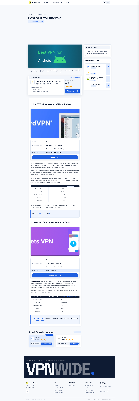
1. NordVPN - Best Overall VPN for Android (97, 51)
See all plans (70, 186)
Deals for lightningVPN (75, 77)
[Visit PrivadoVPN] (108, 85)
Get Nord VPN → (55, 157)
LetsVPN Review (40, 320)
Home (29, 14)
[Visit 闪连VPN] (108, 73)
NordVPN (38, 214)
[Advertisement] (69, 33)
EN (104, 2)
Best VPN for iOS (104, 391)
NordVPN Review (54, 214)
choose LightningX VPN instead (68, 296)
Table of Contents (92, 47)
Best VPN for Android (105, 389)
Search (67, 2)
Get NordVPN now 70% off (53, 152)
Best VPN (46, 2)
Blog (62, 2)
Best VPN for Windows (105, 386)
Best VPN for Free (58, 390)
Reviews (55, 2)
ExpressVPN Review (89, 392)
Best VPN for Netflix (58, 387)
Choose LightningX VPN (39, 318)
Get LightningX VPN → (55, 275)
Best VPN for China (58, 392)
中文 (108, 2)
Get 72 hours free (51, 270)
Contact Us (72, 385)
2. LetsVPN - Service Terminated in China (97, 53)
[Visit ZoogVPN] (108, 79)
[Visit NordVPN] (108, 67)
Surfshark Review (89, 387)
